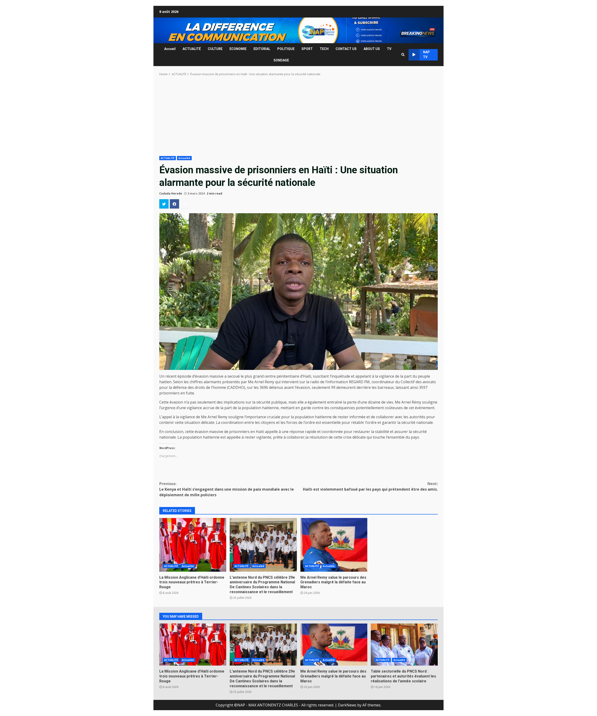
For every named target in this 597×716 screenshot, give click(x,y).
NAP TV (426, 54)
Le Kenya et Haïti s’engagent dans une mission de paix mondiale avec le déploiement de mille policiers (226, 489)
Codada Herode (170, 193)
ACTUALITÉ (192, 49)
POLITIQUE (286, 49)
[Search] (403, 54)
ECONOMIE (237, 49)
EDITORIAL (261, 49)
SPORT (307, 49)
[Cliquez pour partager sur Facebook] (174, 204)
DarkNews (347, 705)
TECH (324, 49)
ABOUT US (372, 49)
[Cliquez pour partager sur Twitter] (164, 204)
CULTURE (215, 49)
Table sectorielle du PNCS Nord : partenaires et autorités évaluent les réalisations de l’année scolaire (404, 645)
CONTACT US (346, 49)
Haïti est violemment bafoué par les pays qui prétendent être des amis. (370, 486)
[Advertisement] (298, 117)
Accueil (170, 49)
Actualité (184, 158)
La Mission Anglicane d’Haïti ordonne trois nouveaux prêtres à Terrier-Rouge (192, 545)
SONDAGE (281, 60)
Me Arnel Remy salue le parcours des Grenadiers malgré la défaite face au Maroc (333, 545)
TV (389, 49)
